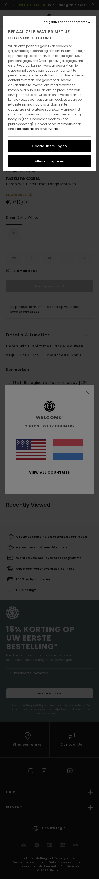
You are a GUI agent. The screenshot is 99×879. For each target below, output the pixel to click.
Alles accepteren (49, 161)
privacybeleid (50, 129)
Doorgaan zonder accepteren (64, 22)
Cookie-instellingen (49, 146)
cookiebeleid (24, 129)
